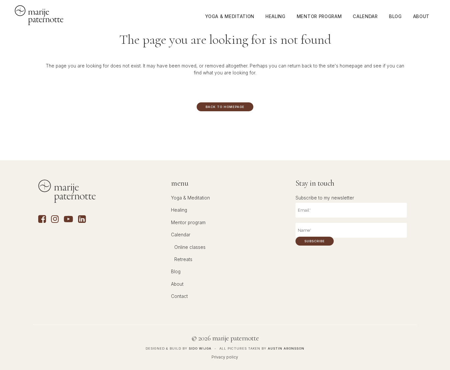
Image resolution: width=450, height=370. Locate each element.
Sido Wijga (200, 348)
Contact (179, 296)
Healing (179, 210)
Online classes (190, 247)
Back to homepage (225, 107)
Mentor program (188, 222)
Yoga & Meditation (190, 197)
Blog (176, 271)
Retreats (183, 259)
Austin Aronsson (286, 348)
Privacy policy (224, 357)
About (177, 284)
